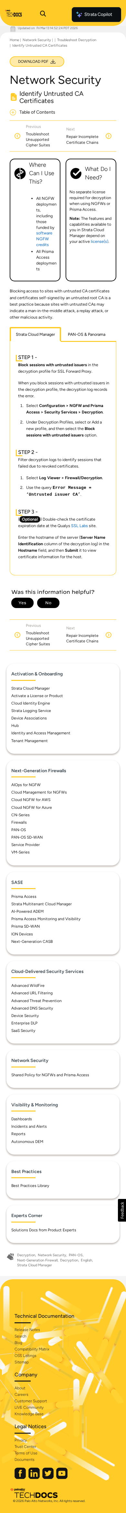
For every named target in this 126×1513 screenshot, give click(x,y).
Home (14, 40)
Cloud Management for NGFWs (39, 792)
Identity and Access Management (40, 733)
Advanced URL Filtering (32, 993)
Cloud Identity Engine (30, 703)
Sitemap (22, 1362)
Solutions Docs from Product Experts (43, 1230)
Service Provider (25, 844)
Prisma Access (24, 896)
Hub (15, 725)
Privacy (21, 1440)
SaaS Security (23, 1030)
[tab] (35, 334)
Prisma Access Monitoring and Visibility (45, 919)
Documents (25, 1459)
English (86, 1260)
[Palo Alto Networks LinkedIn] (34, 1477)
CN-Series (20, 815)
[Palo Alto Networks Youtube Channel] (62, 1477)
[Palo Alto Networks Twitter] (48, 1477)
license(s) (99, 241)
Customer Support (31, 1401)
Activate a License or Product (37, 696)
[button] (122, 1210)
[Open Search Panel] (43, 14)
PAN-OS (18, 830)
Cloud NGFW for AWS (30, 799)
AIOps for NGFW (26, 785)
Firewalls (19, 822)
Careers (21, 1394)
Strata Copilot (98, 14)
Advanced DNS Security (32, 1008)
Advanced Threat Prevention (36, 1001)
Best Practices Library (30, 1185)
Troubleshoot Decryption (76, 40)
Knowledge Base (29, 1414)
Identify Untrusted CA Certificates (39, 45)
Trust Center (25, 1446)
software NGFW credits (44, 239)
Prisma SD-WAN (25, 926)
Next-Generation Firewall (37, 1260)
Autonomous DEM (27, 1141)
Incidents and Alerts (29, 1126)
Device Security (25, 1015)
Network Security (37, 40)
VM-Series (20, 852)
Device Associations (29, 718)
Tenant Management (29, 741)
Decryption (26, 1255)
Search (20, 1336)
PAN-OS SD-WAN (27, 837)
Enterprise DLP (24, 1023)
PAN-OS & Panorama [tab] (86, 334)
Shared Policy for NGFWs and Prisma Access (50, 1075)
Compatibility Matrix (32, 1349)
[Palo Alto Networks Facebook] (21, 1477)
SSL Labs (79, 525)
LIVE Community (29, 1407)
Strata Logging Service (31, 710)
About (20, 1388)
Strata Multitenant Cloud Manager (41, 904)
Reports (18, 1134)
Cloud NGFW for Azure (31, 807)
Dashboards (21, 1119)
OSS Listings (26, 1355)
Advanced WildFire (28, 985)
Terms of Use (26, 1453)
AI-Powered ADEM (27, 911)
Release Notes (27, 1329)
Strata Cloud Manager (30, 688)
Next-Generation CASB (32, 941)
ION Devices (22, 934)
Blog (18, 1342)
